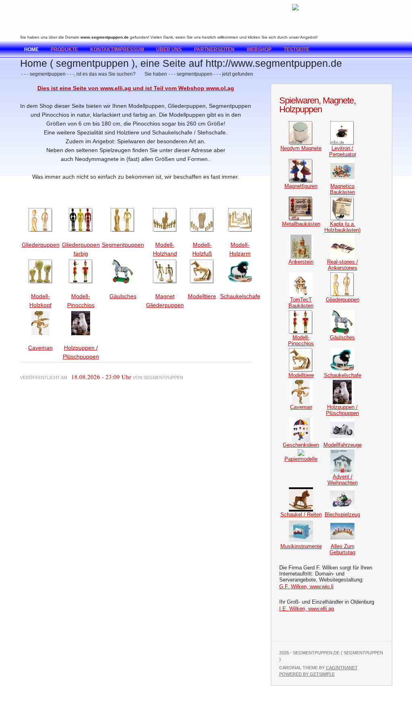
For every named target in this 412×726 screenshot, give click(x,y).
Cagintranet (342, 667)
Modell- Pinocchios (301, 340)
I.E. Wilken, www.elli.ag (306, 609)
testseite (296, 49)
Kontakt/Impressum (117, 49)
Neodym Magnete (300, 148)
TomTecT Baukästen (300, 303)
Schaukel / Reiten (301, 515)
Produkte (64, 49)
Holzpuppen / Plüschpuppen (342, 410)
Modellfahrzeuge (342, 445)
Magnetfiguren (300, 186)
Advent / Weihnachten (343, 480)
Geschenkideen (301, 445)
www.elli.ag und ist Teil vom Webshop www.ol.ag (167, 88)
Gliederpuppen (41, 244)
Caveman (40, 347)
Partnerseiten (214, 49)
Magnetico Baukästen (342, 189)
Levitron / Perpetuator (342, 151)
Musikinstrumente (301, 546)
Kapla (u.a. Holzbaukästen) (342, 227)
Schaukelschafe (240, 296)
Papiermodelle (300, 459)
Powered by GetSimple (307, 674)
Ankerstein (300, 262)
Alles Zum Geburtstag (342, 549)
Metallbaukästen (301, 224)
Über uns (169, 49)
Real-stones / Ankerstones (342, 265)
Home (31, 49)
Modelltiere (202, 296)
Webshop (259, 49)
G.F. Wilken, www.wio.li (306, 587)
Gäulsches (122, 296)
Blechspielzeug (342, 515)
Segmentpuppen (123, 244)
